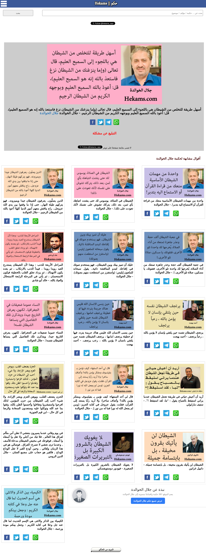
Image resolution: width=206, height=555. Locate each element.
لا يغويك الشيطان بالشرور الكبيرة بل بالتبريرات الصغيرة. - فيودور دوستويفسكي (103, 466)
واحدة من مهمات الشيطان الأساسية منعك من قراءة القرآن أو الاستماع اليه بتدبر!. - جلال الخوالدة (173, 202)
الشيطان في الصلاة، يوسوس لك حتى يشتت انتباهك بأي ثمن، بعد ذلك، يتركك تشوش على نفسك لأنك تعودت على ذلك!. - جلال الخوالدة (103, 204)
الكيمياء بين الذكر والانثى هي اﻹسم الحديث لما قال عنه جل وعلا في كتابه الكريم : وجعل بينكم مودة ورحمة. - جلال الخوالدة (33, 524)
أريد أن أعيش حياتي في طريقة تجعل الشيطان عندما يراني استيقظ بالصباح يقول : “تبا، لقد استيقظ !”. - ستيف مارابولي (173, 400)
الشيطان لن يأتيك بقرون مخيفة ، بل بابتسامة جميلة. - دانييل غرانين (173, 466)
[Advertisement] (103, 33)
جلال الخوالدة (49, 112)
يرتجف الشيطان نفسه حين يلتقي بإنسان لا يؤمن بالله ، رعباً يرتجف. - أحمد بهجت (173, 334)
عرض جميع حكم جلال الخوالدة (148, 500)
